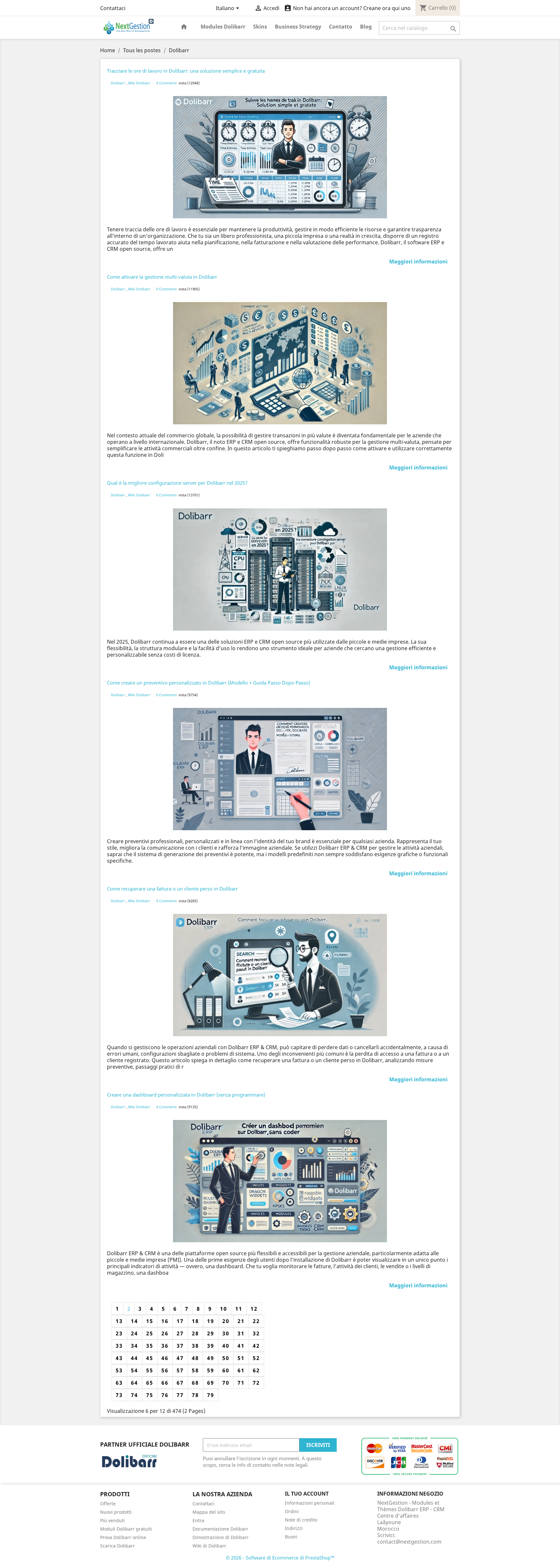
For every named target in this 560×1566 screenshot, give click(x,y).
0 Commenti (166, 82)
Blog (366, 26)
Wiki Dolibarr (139, 82)
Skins (260, 26)
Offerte (108, 1503)
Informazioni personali (309, 1503)
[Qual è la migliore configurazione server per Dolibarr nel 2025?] (280, 569)
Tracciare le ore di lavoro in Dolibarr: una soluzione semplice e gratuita (186, 70)
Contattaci (112, 8)
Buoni (291, 1537)
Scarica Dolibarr (117, 1546)
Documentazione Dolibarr (220, 1529)
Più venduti (112, 1520)
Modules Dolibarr (223, 26)
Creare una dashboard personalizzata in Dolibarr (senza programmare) (186, 1094)
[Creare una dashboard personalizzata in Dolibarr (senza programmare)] (280, 1181)
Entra (198, 1520)
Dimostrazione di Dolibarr (220, 1537)
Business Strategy (298, 26)
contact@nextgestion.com (409, 1541)
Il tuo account (307, 1493)
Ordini (292, 1511)
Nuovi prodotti (116, 1512)
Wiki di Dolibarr (209, 1546)
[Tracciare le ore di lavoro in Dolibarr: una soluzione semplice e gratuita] (280, 157)
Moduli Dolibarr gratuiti (126, 1529)
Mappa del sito (208, 1512)
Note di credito (301, 1520)
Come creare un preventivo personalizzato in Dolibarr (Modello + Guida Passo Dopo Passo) (208, 682)
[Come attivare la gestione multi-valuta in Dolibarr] (280, 363)
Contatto (340, 26)
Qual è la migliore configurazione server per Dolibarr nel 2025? (177, 483)
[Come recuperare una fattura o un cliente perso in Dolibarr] (280, 975)
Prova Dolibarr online (123, 1537)
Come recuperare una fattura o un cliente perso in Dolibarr (172, 888)
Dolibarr (118, 82)
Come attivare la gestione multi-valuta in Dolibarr (162, 276)
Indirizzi (294, 1528)
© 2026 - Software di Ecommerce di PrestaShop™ (280, 1557)
